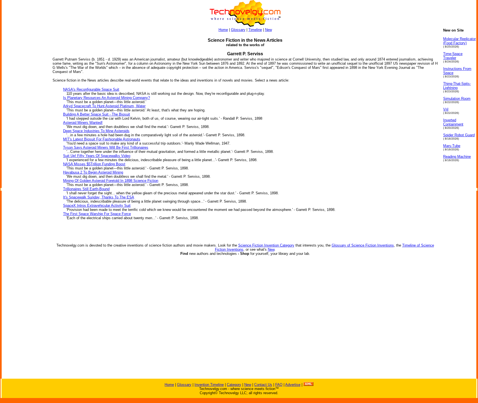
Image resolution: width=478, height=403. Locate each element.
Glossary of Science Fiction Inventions (363, 245)
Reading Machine (457, 157)
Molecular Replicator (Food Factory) (459, 41)
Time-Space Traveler (453, 56)
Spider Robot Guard (459, 135)
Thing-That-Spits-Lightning (457, 86)
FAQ (278, 385)
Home (223, 30)
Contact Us (263, 385)
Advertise (292, 385)
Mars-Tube (451, 146)
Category (234, 385)
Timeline (255, 30)
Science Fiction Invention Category (266, 245)
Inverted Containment (453, 122)
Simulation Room (457, 98)
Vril (445, 109)
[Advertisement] (24, 111)
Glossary (238, 30)
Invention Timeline (209, 385)
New (268, 30)
